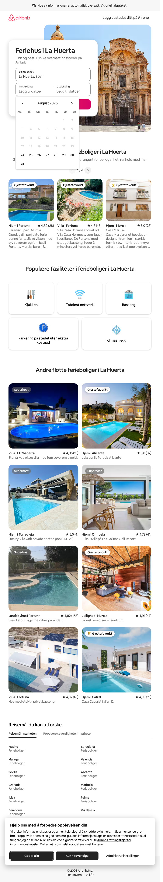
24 (22, 155)
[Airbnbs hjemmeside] (19, 17)
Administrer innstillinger (122, 856)
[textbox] (34, 91)
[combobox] (53, 76)
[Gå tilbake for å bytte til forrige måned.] (23, 103)
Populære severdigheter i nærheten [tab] (67, 733)
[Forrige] (72, 170)
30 (72, 155)
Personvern (74, 875)
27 (47, 155)
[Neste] (87, 170)
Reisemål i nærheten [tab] (22, 733)
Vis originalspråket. (114, 5)
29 (64, 155)
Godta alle (31, 856)
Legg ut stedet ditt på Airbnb (126, 17)
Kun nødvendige (77, 856)
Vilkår (90, 875)
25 (30, 155)
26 (39, 155)
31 (22, 164)
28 (55, 155)
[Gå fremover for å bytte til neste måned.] (71, 103)
